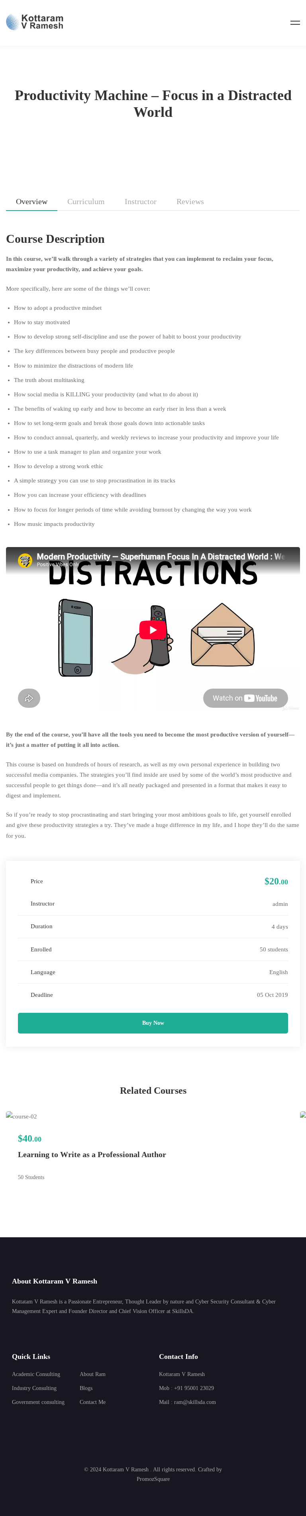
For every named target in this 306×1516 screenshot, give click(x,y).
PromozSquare (153, 1479)
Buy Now (153, 1023)
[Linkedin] (159, 1421)
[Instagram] (183, 1421)
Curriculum (86, 201)
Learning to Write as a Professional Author (92, 1154)
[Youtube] (196, 1421)
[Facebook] (171, 1421)
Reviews (190, 201)
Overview (31, 201)
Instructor (141, 201)
